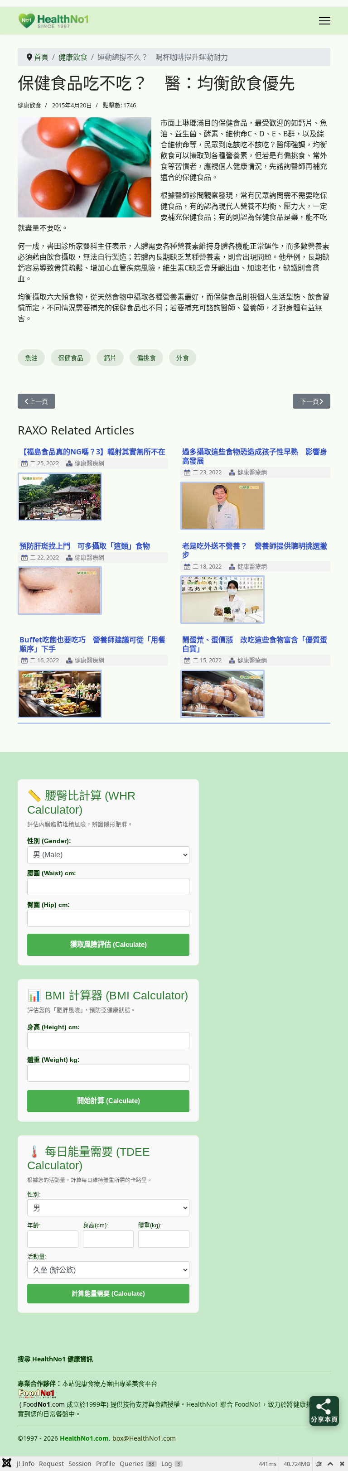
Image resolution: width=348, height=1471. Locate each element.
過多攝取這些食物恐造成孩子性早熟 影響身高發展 (254, 456)
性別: (34, 1194)
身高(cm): (95, 1225)
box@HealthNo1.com (144, 1438)
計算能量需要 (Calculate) (108, 1293)
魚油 (31, 357)
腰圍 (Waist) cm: (51, 873)
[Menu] (324, 20)
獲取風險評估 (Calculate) (108, 944)
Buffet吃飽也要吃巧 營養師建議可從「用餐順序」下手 (92, 644)
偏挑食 (146, 357)
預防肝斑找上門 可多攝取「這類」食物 (84, 546)
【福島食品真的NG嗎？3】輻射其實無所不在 (92, 452)
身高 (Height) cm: (53, 1027)
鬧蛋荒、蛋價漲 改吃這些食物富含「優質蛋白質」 (254, 644)
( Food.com (42, 1404)
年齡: (34, 1225)
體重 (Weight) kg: (53, 1059)
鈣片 (110, 357)
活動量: (37, 1257)
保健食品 (70, 357)
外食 (182, 357)
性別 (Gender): (49, 840)
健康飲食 (29, 105)
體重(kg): (150, 1225)
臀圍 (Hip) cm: (48, 904)
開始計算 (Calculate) (108, 1100)
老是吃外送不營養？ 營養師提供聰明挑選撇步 (254, 550)
